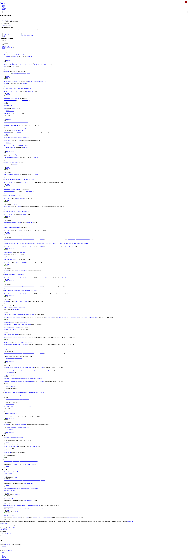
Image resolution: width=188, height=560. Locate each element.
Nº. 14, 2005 (42, 246)
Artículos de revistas (5, 46)
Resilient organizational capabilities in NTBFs (11, 96)
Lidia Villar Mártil (14, 204)
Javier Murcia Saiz (20, 130)
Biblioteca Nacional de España (10, 33)
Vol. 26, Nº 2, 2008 (29, 191)
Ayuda (186, 2)
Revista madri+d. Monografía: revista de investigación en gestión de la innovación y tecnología (19, 239)
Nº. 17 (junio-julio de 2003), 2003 (21, 270)
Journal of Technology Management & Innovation (12, 91)
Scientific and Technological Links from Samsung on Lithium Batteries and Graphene (17, 88)
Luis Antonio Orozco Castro (61, 317)
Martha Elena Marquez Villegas (9, 515)
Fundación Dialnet (7, 544)
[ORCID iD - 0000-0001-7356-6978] (14, 73)
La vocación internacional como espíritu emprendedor (12, 227)
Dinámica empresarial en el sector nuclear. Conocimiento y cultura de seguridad (16, 137)
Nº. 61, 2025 (14, 66)
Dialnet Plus (4, 546)
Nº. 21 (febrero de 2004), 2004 (21, 262)
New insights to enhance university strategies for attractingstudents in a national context (17, 54)
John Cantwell (8, 400)
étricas (3, 9)
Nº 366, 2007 (19, 206)
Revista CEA (6, 83)
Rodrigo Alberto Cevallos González (9, 490)
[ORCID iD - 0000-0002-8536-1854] (17, 81)
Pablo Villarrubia (29, 56)
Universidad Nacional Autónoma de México (73, 517)
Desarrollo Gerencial (7, 74)
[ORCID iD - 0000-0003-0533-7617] (43, 81)
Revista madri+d (6, 198)
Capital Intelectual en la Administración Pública (11, 259)
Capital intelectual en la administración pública (11, 334)
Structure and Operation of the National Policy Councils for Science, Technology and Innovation (19, 314)
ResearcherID (26, 33)
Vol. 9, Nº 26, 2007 (23, 214)
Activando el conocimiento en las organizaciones (11, 154)
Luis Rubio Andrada (7, 329)
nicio (3, 552)
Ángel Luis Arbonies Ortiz (10, 358)
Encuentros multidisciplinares (8, 182)
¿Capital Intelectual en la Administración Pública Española (13, 250)
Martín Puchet (26, 517)
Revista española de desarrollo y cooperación (11, 125)
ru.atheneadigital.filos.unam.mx (20, 518)
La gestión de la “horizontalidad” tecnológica (11, 162)
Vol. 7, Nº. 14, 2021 (24, 83)
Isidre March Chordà (79, 239)
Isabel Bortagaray (84, 317)
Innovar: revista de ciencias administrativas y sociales (12, 222)
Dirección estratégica (7, 452)
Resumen (7, 59)
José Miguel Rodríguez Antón (15, 329)
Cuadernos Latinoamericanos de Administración (11, 157)
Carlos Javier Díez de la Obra (16, 64)
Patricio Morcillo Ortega (86, 239)
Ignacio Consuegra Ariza (21, 73)
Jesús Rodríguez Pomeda (8, 342)
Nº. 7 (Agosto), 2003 (43, 277)
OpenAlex (6, 35)
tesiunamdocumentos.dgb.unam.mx (30, 518)
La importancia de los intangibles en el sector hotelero (12, 327)
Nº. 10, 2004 (42, 395)
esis (3, 7)
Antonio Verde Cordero (8, 473)
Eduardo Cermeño (14, 164)
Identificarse (11, 527)
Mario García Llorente (25, 64)
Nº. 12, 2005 (42, 367)
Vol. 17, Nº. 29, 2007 (30, 222)
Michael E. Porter (7, 446)
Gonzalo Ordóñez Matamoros (49, 317)
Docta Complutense (18, 502)
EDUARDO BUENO (7, 113)
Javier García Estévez (93, 317)
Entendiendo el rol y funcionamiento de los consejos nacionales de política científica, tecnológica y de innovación (21, 488)
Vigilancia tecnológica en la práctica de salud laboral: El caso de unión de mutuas (16, 128)
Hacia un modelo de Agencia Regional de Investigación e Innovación (15, 471)
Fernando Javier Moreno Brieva (9, 498)
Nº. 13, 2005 (42, 353)
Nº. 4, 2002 (41, 293)
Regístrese (5, 528)
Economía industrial (7, 132)
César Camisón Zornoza (71, 239)
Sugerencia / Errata (130, 521)
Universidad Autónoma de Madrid (7, 20)
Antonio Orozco (14, 130)
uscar (3, 5)
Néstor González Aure (23, 438)
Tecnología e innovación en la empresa (12, 413)
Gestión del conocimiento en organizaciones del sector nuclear (14, 437)
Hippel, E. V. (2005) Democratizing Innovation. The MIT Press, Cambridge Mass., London (18, 235)
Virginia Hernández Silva (37, 81)
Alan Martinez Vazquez (15, 56)
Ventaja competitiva (7, 444)
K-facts (7, 356)
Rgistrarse (4, 557)
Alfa (5, 66)
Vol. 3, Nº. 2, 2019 (25, 100)
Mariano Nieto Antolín (9, 429)
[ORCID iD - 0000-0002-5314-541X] (27, 73)
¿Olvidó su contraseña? (16, 527)
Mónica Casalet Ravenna (36, 517)
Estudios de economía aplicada (9, 191)
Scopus (25, 34)
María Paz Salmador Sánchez (16, 189)
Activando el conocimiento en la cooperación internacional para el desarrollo (16, 122)
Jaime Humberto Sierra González (74, 317)
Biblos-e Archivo (17, 494)
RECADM (6, 254)
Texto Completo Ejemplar (10, 111)
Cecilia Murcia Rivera (15, 98)
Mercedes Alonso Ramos (16, 438)
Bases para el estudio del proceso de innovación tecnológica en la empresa (17, 427)
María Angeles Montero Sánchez (41, 64)
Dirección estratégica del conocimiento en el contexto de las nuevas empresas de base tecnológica (19, 179)
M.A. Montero (6, 147)
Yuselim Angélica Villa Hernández (9, 81)
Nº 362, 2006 (19, 230)
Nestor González (25, 147)
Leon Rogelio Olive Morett (17, 517)
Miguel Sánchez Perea (32, 64)
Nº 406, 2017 (19, 132)
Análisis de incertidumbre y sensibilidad (10, 63)
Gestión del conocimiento (8, 105)
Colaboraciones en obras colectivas (7, 47)
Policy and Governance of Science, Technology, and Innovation (14, 317)
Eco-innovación (6, 71)
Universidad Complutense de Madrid (28, 500)
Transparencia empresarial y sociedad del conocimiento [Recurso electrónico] (16, 337)
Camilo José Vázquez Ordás (69, 246)
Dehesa (16, 477)
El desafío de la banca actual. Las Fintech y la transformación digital (14, 307)
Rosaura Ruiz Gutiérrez (48, 517)
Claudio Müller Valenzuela (8, 507)
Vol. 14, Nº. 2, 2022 (20, 74)
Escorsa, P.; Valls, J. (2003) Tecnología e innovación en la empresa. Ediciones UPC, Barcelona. (19, 406)
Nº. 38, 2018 (14, 108)
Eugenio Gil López (12, 147)
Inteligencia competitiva (10, 384)
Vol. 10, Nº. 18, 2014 (34, 157)
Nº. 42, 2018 (32, 125)
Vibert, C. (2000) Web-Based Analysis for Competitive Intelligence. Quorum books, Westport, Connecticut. (21, 290)
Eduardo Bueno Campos (8, 98)
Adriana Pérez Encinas (7, 56)
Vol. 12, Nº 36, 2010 (23, 182)
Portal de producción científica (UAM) (30, 35)
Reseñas (3, 48)
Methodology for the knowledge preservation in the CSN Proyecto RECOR (16, 145)
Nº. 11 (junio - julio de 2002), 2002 (21, 424)
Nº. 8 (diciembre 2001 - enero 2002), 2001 (22, 301)
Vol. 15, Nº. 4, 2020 (29, 91)
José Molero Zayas (16, 400)
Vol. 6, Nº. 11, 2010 (34, 174)
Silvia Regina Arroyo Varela (10, 386)
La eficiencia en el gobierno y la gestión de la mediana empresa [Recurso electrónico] (17, 324)
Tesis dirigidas (4, 50)
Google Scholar (7, 34)
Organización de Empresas (6, 25)
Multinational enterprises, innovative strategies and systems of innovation (17, 399)
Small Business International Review (10, 100)
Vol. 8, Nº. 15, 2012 (34, 165)
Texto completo (8, 60)
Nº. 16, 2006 (42, 239)
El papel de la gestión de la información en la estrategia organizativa (14, 266)
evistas (3, 6)
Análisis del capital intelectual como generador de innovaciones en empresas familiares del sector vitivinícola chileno (22, 505)
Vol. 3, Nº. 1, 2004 (17, 254)
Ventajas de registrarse (3, 529)
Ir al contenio (2, 0)
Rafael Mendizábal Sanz (8, 64)
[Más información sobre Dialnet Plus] (8, 533)
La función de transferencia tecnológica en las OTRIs (12, 195)
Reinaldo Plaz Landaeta (15, 155)
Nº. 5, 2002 (41, 286)
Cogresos (4, 8)
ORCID (6, 36)
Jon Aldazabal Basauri (18, 358)
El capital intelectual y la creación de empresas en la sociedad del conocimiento (16, 211)
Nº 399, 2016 (19, 140)
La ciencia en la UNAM (8, 513)
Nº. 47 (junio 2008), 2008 (20, 198)
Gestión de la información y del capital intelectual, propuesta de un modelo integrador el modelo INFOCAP (21, 461)
